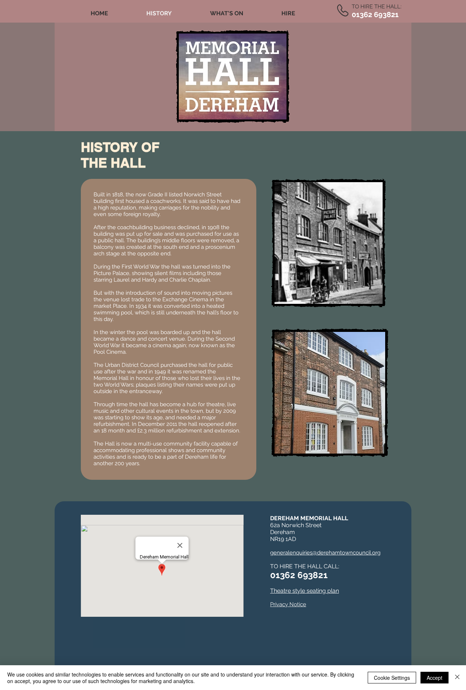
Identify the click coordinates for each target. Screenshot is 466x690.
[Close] (457, 677)
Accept (434, 677)
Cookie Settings (392, 677)
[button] (226, 13)
